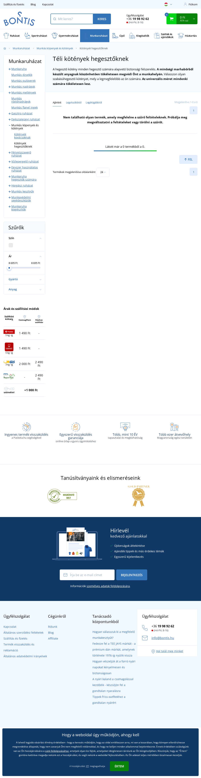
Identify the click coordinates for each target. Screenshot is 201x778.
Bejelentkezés (132, 575)
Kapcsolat (48, 4)
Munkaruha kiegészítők (19, 207)
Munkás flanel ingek (24, 107)
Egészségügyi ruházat (25, 119)
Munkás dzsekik (21, 75)
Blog (33, 4)
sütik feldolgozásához (57, 751)
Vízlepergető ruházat (25, 161)
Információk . (100, 586)
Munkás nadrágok (23, 86)
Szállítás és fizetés (14, 4)
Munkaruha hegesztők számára (24, 178)
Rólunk (52, 627)
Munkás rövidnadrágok (20, 100)
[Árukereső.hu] (62, 496)
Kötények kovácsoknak (22, 135)
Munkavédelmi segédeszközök (21, 198)
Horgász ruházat (22, 185)
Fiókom (193, 4)
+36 (137, 19)
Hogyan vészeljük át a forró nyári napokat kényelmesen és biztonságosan (113, 667)
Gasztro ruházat (21, 113)
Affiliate (53, 638)
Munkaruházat (21, 48)
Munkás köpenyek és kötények (55, 48)
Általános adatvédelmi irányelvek (25, 656)
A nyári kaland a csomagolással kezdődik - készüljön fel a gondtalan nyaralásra (112, 685)
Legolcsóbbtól (73, 102)
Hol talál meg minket (169, 651)
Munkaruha (19, 69)
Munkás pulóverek (23, 81)
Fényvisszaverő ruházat (21, 153)
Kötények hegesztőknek (23, 144)
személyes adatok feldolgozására (108, 586)
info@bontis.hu (163, 638)
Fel (190, 159)
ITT (87, 766)
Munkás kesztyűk (22, 191)
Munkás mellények (23, 92)
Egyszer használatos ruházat (24, 168)
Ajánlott (57, 102)
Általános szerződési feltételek (23, 632)
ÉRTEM (119, 766)
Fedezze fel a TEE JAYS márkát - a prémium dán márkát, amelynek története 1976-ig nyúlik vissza (114, 649)
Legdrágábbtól (94, 102)
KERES (102, 19)
